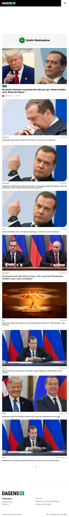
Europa (4, 368)
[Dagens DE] (31, 3)
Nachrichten (5, 137)
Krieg (3, 229)
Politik (4, 413)
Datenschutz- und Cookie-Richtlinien (48, 501)
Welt (4, 86)
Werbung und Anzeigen (43, 504)
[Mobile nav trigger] (65, 3)
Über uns (39, 498)
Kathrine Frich (9, 95)
